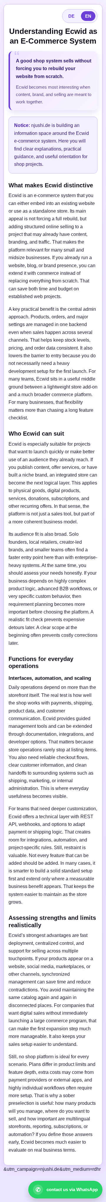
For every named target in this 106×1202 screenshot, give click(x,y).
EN (88, 16)
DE (71, 16)
